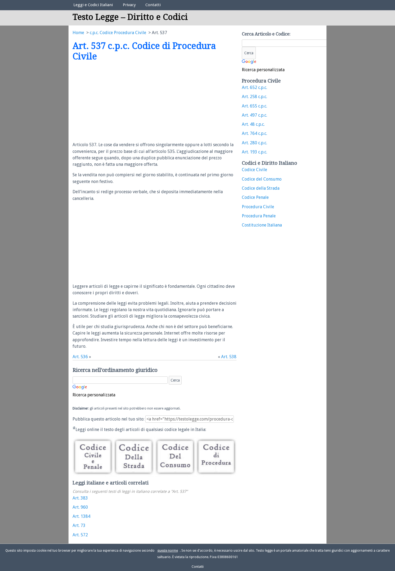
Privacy (129, 4)
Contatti (153, 4)
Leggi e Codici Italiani (93, 4)
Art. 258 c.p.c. (254, 96)
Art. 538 (228, 356)
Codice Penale (255, 197)
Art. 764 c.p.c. (254, 133)
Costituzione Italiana (262, 225)
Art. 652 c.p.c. (254, 87)
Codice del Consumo (262, 179)
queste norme (167, 550)
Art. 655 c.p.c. (254, 106)
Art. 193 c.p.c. (254, 152)
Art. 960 (80, 507)
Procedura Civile (258, 206)
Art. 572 (80, 534)
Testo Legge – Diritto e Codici (130, 17)
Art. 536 (80, 356)
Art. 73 (79, 525)
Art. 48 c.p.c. (253, 124)
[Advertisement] (118, 101)
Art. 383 (80, 498)
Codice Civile (254, 169)
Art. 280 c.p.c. (254, 142)
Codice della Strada (260, 188)
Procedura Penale (259, 215)
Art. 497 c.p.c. (254, 115)
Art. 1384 (81, 516)
